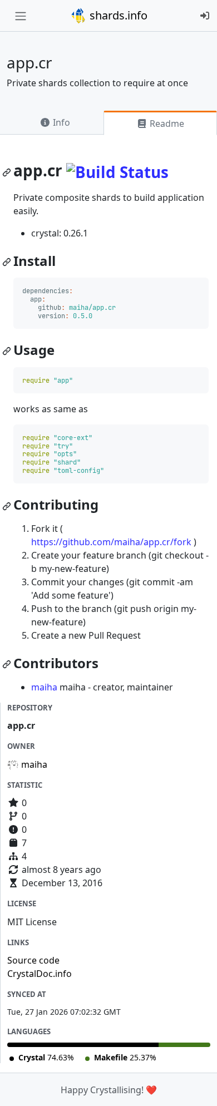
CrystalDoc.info (39, 973)
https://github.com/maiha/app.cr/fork (111, 542)
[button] (196, 1086)
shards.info (117, 15)
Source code (33, 960)
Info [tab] (60, 122)
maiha (44, 687)
